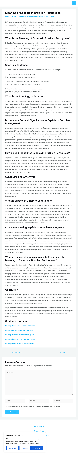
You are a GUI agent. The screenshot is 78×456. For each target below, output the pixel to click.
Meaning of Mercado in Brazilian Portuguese (20, 339)
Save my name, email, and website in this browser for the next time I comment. (34, 407)
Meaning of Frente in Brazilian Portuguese (19, 330)
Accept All (37, 448)
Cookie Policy (39, 426)
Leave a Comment (11, 16)
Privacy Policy (39, 431)
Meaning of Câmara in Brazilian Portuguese (19, 335)
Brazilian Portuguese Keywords (29, 16)
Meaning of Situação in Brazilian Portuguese (20, 326)
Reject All (25, 448)
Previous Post (16, 352)
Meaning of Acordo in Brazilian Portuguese (19, 344)
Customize (12, 448)
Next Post (63, 352)
